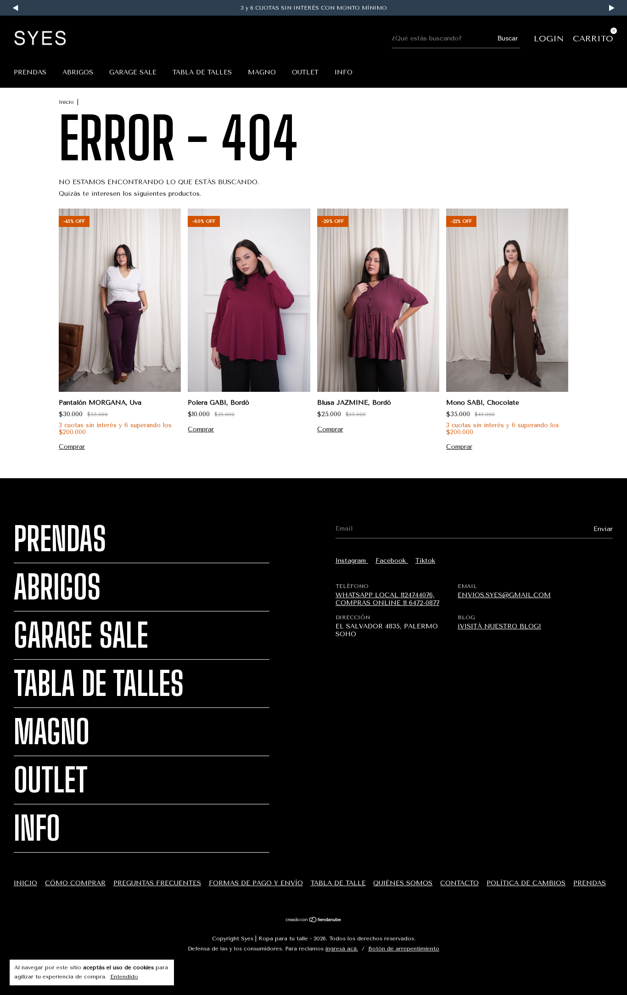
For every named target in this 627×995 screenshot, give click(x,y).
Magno (262, 72)
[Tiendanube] (313, 921)
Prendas (30, 72)
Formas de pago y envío (256, 883)
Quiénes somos (402, 883)
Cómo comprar (75, 883)
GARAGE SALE (133, 72)
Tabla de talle (338, 883)
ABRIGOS (77, 72)
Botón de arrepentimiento (403, 948)
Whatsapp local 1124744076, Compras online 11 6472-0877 (387, 599)
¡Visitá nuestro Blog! (499, 626)
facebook (391, 561)
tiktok (425, 561)
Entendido (124, 976)
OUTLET (305, 72)
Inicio (66, 102)
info (344, 72)
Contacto (459, 883)
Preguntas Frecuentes (157, 883)
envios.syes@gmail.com (504, 595)
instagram (352, 561)
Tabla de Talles (202, 72)
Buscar (508, 38)
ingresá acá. (341, 948)
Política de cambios (526, 883)
